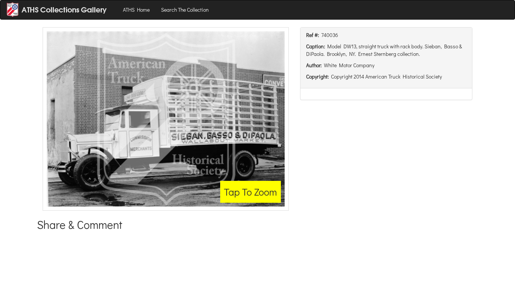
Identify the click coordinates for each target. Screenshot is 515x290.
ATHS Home (136, 9)
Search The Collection (185, 9)
